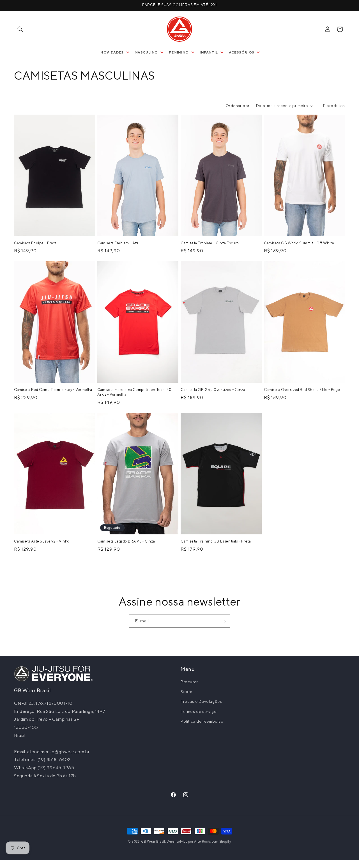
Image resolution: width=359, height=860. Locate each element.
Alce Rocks (202, 841)
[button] (20, 29)
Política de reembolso (202, 721)
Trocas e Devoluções (201, 701)
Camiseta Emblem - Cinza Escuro (210, 243)
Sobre (186, 691)
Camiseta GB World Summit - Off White (299, 243)
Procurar (189, 682)
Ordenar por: (237, 105)
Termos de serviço (199, 711)
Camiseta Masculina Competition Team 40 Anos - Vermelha (134, 392)
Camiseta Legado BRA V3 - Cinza (126, 541)
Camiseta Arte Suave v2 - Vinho (42, 541)
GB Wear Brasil (153, 841)
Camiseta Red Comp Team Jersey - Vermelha (53, 390)
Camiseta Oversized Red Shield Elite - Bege (302, 390)
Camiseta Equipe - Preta (35, 243)
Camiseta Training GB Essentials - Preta (216, 541)
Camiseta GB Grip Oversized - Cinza (213, 390)
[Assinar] (223, 621)
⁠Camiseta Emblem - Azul (119, 243)
